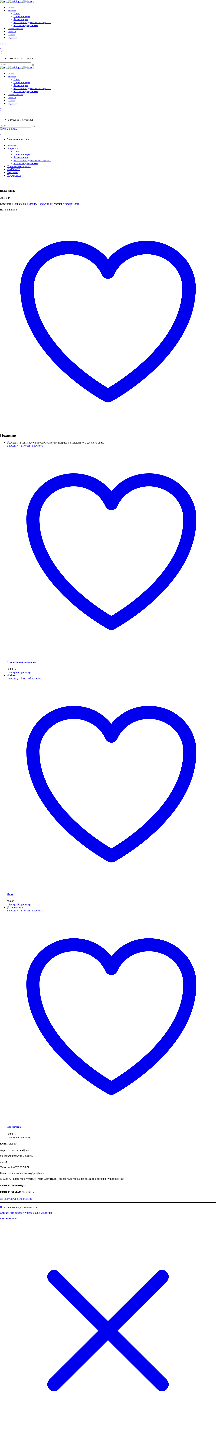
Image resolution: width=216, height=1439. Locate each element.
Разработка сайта (10, 1218)
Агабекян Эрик (71, 203)
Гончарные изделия (25, 203)
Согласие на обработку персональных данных (26, 1212)
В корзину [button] (13, 445)
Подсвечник (14, 1126)
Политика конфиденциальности (18, 1207)
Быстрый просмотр (32, 445)
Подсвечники (45, 203)
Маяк (10, 894)
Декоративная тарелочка (21, 662)
